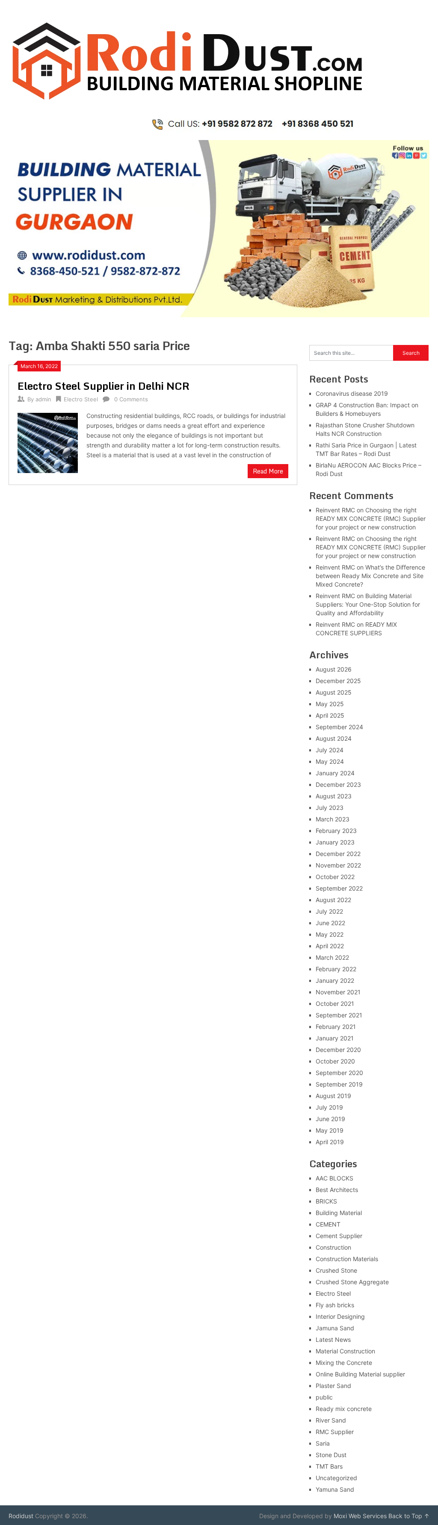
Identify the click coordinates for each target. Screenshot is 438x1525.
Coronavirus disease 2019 (352, 393)
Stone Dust (331, 1454)
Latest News (333, 1339)
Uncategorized (336, 1477)
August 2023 (334, 796)
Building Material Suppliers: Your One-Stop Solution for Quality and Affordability (368, 604)
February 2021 (336, 1026)
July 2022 (329, 911)
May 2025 (330, 703)
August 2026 (334, 669)
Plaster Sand (333, 1385)
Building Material (339, 1212)
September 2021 (339, 1015)
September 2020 (339, 1072)
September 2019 (339, 1084)
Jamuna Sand (335, 1328)
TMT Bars (329, 1466)
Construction (333, 1247)
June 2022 (330, 922)
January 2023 (335, 842)
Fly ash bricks (335, 1305)
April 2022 (330, 945)
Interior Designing (340, 1316)
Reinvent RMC (335, 510)
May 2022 (329, 934)
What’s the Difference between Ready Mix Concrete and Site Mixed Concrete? (370, 576)
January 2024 (335, 773)
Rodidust (21, 1515)
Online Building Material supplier (360, 1374)
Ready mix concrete (344, 1408)
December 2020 (338, 1049)
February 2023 (336, 830)
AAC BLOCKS (334, 1178)
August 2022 (333, 899)
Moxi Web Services (360, 1515)
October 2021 (335, 1003)
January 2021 (335, 1038)
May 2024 (330, 761)
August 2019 (333, 1095)
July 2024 (329, 750)
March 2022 (332, 957)
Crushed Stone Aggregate (352, 1281)
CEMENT (328, 1224)
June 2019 (330, 1118)
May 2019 (329, 1130)
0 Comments (131, 399)
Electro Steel (81, 399)
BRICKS (326, 1201)
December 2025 (338, 680)
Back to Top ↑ (408, 1515)
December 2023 (338, 784)
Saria (323, 1443)
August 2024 (334, 738)
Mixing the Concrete (344, 1362)
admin (43, 399)
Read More (268, 471)
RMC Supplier (335, 1431)
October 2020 (335, 1061)
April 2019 (330, 1141)
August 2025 (334, 692)
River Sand (331, 1420)
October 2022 (335, 876)
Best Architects (337, 1189)
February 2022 (336, 969)
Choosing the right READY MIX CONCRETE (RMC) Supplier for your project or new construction (371, 518)
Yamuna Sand (335, 1489)
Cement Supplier (339, 1235)
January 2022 (335, 980)
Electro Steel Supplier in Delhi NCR (103, 385)
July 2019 (329, 1107)
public (324, 1397)
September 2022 (339, 888)
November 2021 (338, 992)
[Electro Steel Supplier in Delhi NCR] (47, 442)
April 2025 (330, 715)
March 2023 (332, 819)
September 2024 (339, 726)
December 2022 (338, 853)
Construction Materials (347, 1258)
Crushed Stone (336, 1270)
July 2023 (329, 807)
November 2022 (338, 865)
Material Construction (345, 1351)
